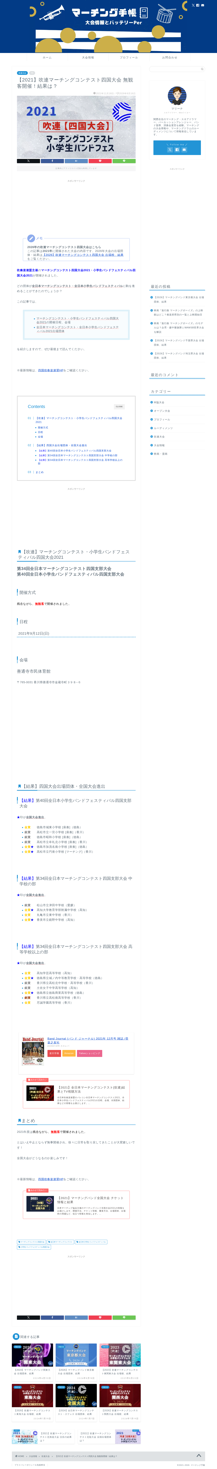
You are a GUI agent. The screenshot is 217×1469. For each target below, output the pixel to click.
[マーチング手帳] (108, 52)
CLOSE (119, 406)
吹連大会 (22, 73)
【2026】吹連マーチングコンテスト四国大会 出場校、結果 (83, 255)
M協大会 (159, 402)
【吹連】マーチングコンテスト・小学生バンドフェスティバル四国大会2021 (79, 420)
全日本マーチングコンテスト (61, 1242)
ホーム (47, 57)
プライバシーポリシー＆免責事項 (30, 1465)
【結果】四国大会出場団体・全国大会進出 (61, 445)
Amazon (69, 1053)
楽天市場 (54, 1053)
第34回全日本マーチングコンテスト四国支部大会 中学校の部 (77, 455)
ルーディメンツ (163, 428)
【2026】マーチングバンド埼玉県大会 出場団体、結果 (179, 355)
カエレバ (65, 1046)
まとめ (40, 472)
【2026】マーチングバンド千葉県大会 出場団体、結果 (179, 342)
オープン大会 (162, 410)
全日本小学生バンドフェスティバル (92, 1242)
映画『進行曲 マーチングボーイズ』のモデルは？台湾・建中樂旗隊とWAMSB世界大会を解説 (179, 327)
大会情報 (88, 57)
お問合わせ (169, 57)
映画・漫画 (160, 453)
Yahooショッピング (89, 1053)
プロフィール (129, 57)
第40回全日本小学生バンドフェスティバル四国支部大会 (75, 450)
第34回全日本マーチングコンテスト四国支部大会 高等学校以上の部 (80, 462)
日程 (40, 432)
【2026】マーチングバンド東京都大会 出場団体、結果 (179, 299)
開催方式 (43, 427)
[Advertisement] (76, 207)
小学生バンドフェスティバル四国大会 (35, 1247)
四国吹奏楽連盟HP (51, 370)
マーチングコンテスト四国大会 (32, 1242)
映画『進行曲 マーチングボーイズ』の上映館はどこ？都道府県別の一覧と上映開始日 (178, 312)
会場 (40, 437)
